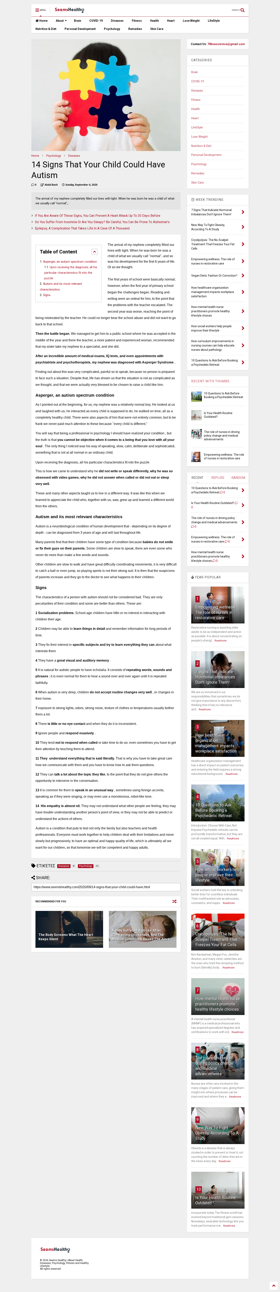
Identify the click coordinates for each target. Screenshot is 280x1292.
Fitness (137, 20)
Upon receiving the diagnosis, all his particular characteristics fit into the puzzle (70, 273)
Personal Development (80, 29)
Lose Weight (191, 20)
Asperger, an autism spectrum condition (70, 261)
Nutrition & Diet (45, 29)
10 (198, 1189)
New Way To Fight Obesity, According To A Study (217, 1133)
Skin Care (156, 29)
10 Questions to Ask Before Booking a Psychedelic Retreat (213, 810)
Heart (171, 20)
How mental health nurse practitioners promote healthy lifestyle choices (217, 1004)
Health (154, 20)
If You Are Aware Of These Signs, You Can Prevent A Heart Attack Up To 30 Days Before (97, 216)
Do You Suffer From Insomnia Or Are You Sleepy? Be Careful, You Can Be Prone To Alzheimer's (102, 222)
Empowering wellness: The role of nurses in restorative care (215, 612)
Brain (77, 20)
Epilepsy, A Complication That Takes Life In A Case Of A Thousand (82, 228)
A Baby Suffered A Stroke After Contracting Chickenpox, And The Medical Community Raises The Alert (140, 935)
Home (43, 20)
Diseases (117, 20)
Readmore (221, 640)
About (60, 20)
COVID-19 (96, 20)
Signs (46, 295)
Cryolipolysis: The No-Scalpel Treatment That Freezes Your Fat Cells (216, 939)
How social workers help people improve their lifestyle (217, 875)
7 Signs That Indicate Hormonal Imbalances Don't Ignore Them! (215, 677)
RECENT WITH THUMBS (210, 381)
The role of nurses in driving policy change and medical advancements (222, 435)
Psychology (112, 29)
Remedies (135, 29)
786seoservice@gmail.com (226, 44)
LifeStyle (214, 20)
